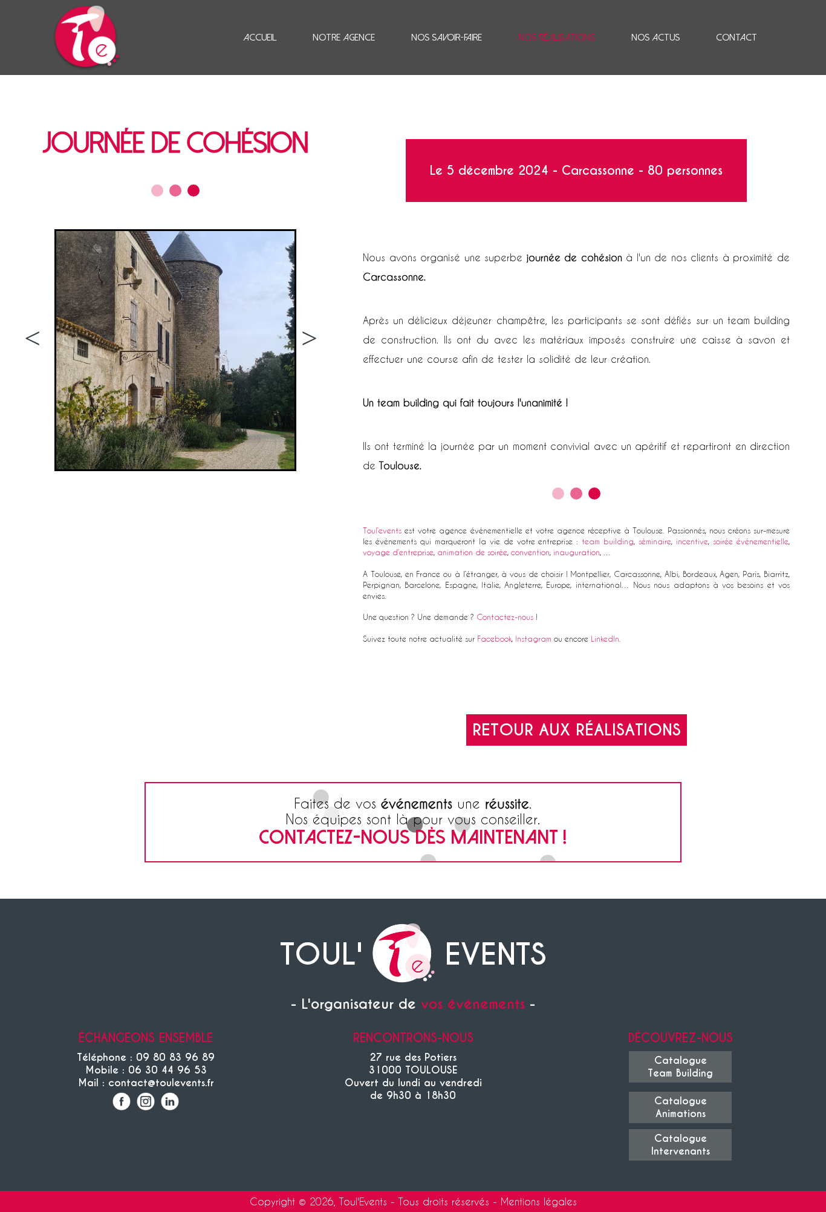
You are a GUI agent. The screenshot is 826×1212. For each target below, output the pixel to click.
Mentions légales (539, 1201)
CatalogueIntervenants (680, 1145)
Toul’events (382, 530)
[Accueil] (403, 954)
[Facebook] (121, 1102)
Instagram (533, 638)
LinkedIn (605, 638)
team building (608, 541)
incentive (692, 541)
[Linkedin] (170, 1102)
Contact (736, 37)
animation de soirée (472, 551)
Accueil (259, 37)
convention (530, 551)
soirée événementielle (751, 541)
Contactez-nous (504, 616)
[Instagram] (146, 1102)
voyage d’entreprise (398, 551)
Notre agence (344, 37)
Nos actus (655, 37)
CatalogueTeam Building (680, 1067)
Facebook (494, 638)
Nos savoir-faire (446, 37)
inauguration (576, 551)
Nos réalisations (556, 37)
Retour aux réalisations (576, 730)
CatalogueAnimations (680, 1107)
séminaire (655, 541)
